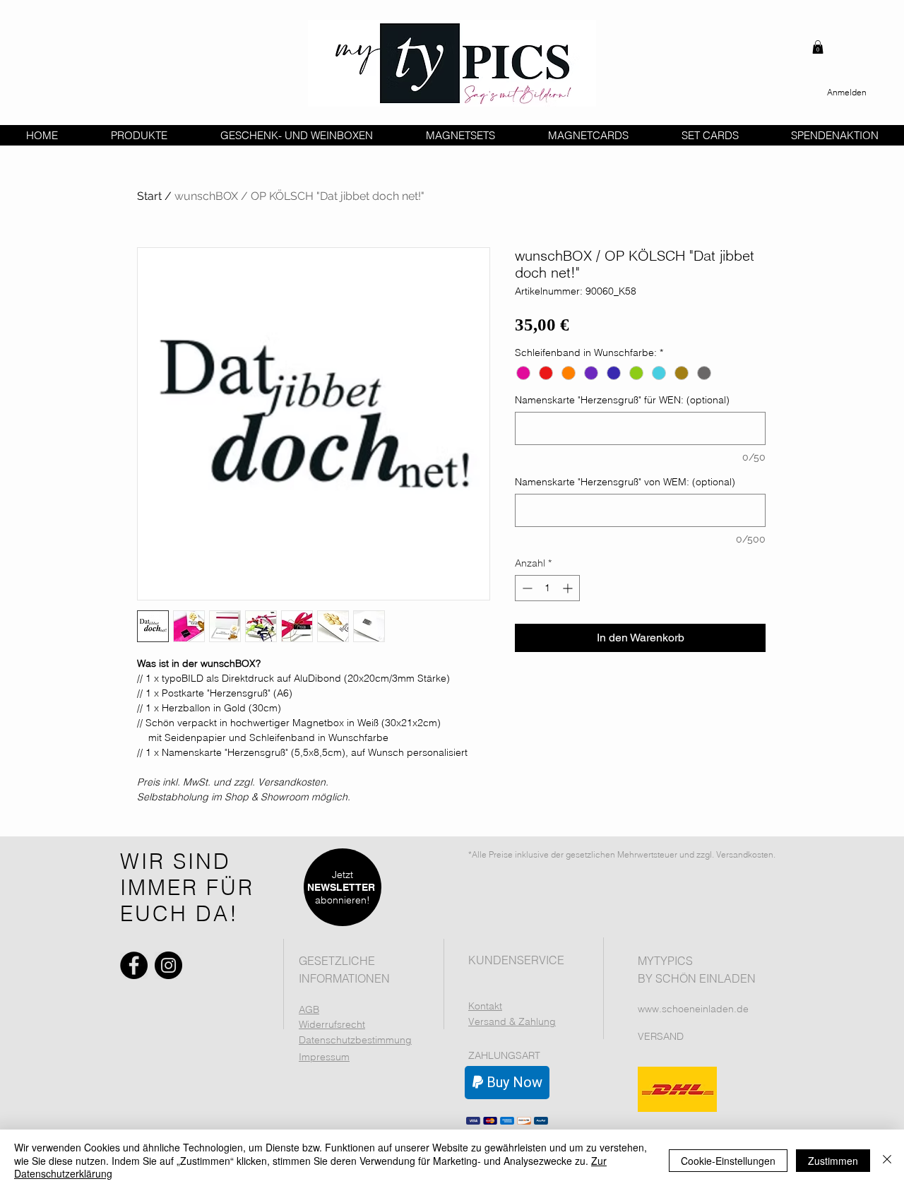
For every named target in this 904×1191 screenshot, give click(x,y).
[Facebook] (134, 965)
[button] (817, 47)
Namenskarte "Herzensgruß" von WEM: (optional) (625, 482)
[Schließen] (887, 1160)
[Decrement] (526, 588)
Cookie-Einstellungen (728, 1161)
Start (149, 196)
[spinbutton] (547, 588)
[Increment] (569, 588)
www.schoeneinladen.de (693, 1008)
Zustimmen (833, 1161)
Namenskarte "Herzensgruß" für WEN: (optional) (622, 400)
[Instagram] (168, 965)
